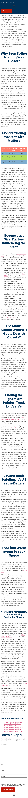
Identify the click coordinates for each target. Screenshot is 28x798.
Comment (4, 744)
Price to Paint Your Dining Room (13, 722)
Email (2, 770)
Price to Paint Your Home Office (13, 731)
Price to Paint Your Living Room (13, 727)
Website (3, 776)
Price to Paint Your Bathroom (12, 724)
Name (2, 764)
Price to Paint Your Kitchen (12, 726)
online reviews (14, 428)
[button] (14, 5)
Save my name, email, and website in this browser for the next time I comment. (13, 785)
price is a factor (11, 317)
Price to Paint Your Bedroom (12, 729)
